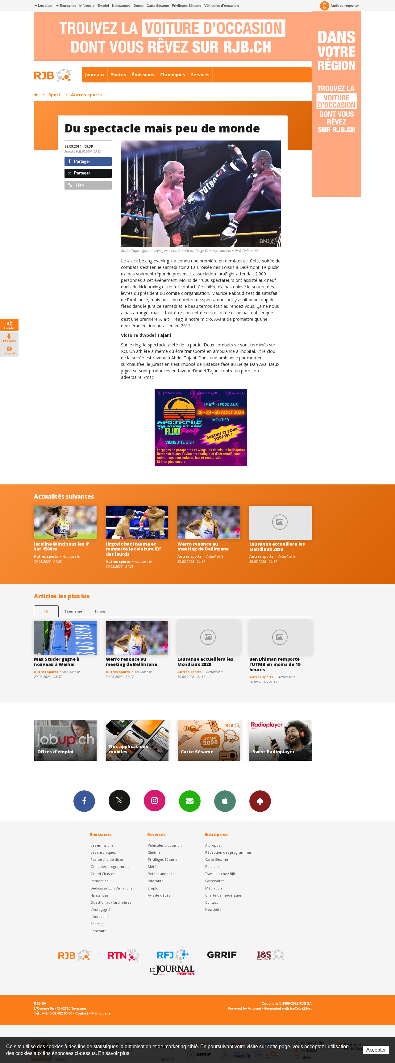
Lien (79, 185)
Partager (81, 161)
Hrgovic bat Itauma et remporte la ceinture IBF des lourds (134, 549)
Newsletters (190, 801)
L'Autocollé (99, 916)
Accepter (376, 1050)
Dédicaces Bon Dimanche (111, 888)
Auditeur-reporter (345, 5)
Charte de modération (223, 895)
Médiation (213, 888)
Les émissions (101, 845)
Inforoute (86, 5)
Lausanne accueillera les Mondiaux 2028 (277, 546)
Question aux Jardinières (110, 902)
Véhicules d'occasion (221, 5)
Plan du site (100, 1013)
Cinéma (154, 852)
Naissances (121, 5)
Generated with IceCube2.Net (288, 1008)
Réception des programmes (228, 852)
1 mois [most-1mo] (100, 611)
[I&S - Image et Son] (270, 955)
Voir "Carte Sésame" (140, 740)
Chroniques (172, 74)
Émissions (143, 74)
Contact (211, 902)
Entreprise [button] (67, 5)
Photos (118, 74)
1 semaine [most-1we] (73, 611)
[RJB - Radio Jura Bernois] (74, 955)
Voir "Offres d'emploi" (283, 740)
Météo (153, 866)
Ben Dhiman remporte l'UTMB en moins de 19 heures (274, 664)
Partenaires (214, 881)
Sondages (98, 924)
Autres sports (86, 95)
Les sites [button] (44, 5)
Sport (54, 95)
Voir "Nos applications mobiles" (68, 740)
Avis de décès (159, 895)
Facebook (84, 801)
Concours (98, 931)
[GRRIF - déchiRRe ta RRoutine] (221, 955)
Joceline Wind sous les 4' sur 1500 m (61, 546)
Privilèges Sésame (186, 5)
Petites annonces (162, 874)
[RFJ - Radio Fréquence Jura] (172, 955)
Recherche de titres (106, 859)
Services (200, 74)
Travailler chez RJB (220, 874)
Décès (138, 5)
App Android (260, 801)
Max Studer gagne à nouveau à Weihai (56, 661)
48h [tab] (46, 611)
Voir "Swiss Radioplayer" (212, 740)
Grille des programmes (109, 866)
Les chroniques (103, 852)
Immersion (99, 881)
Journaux (95, 74)
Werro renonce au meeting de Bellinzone (203, 546)
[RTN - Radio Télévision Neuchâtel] (123, 955)
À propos (212, 845)
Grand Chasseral (104, 874)
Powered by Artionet (244, 1008)
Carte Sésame (158, 5)
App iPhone (225, 801)
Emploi (103, 5)
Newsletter (214, 909)
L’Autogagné (100, 909)
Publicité (212, 866)
